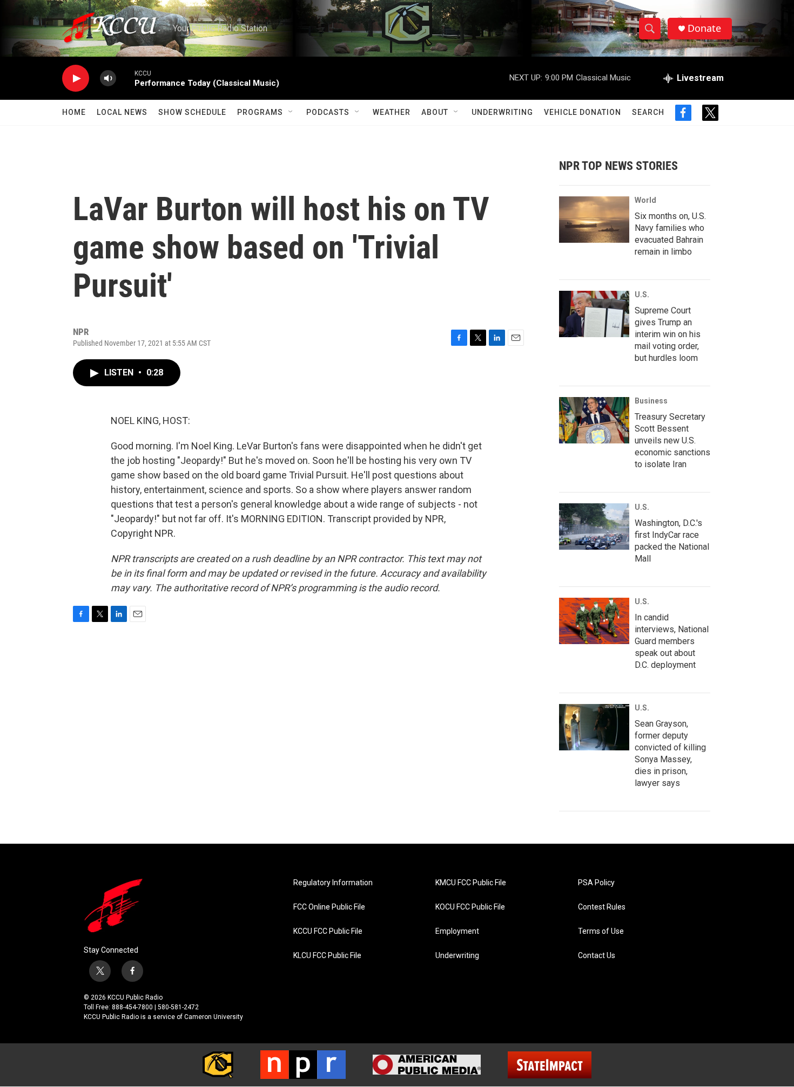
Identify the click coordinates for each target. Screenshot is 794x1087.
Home (74, 112)
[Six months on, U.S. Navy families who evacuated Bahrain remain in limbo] (594, 219)
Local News (122, 112)
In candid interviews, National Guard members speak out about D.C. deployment (672, 641)
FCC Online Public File (329, 907)
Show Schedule (192, 112)
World (645, 200)
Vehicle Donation (582, 112)
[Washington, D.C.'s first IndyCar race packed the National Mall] (594, 526)
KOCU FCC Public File (470, 907)
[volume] (108, 78)
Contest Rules (601, 907)
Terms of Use (601, 931)
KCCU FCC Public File (327, 931)
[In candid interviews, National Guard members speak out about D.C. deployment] (594, 621)
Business (651, 400)
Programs (260, 112)
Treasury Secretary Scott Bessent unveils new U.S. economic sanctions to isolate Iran (672, 440)
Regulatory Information (333, 883)
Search (648, 112)
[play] (75, 78)
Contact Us (596, 956)
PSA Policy (596, 883)
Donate (704, 28)
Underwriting (502, 112)
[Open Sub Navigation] (291, 112)
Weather (392, 112)
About (434, 112)
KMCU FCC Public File (470, 883)
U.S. (642, 294)
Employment (457, 931)
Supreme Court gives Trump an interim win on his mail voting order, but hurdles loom (668, 334)
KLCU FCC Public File (327, 956)
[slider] (125, 78)
